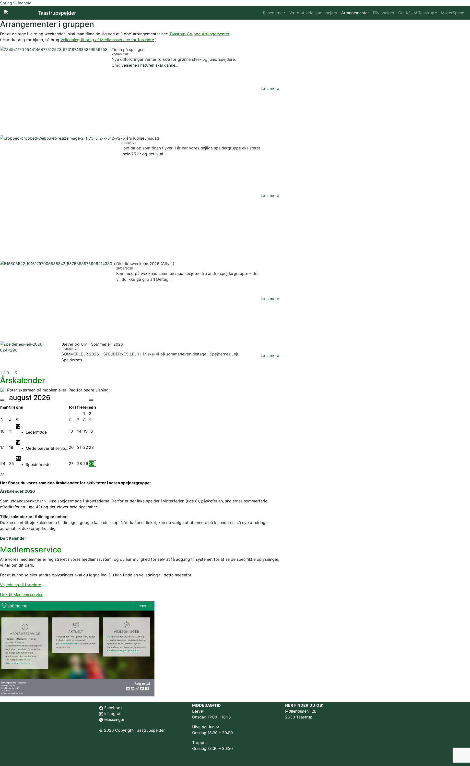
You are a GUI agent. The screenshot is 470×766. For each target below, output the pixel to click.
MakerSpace (452, 12)
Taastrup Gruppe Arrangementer (199, 33)
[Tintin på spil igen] (56, 88)
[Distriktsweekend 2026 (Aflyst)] (58, 298)
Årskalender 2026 (17, 491)
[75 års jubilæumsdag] (60, 195)
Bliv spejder (383, 12)
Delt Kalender (13, 538)
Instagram (113, 713)
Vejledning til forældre (20, 584)
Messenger (113, 719)
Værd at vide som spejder (313, 12)
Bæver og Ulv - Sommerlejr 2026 (92, 344)
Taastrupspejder (57, 13)
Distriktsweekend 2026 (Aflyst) (145, 263)
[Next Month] (91, 400)
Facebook (113, 707)
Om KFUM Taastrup (416, 12)
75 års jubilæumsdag (139, 138)
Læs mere (270, 88)
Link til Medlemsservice (21, 594)
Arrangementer (355, 12)
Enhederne (272, 12)
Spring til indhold (16, 2)
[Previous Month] (2, 400)
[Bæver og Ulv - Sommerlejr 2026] (30, 355)
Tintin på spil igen (128, 49)
